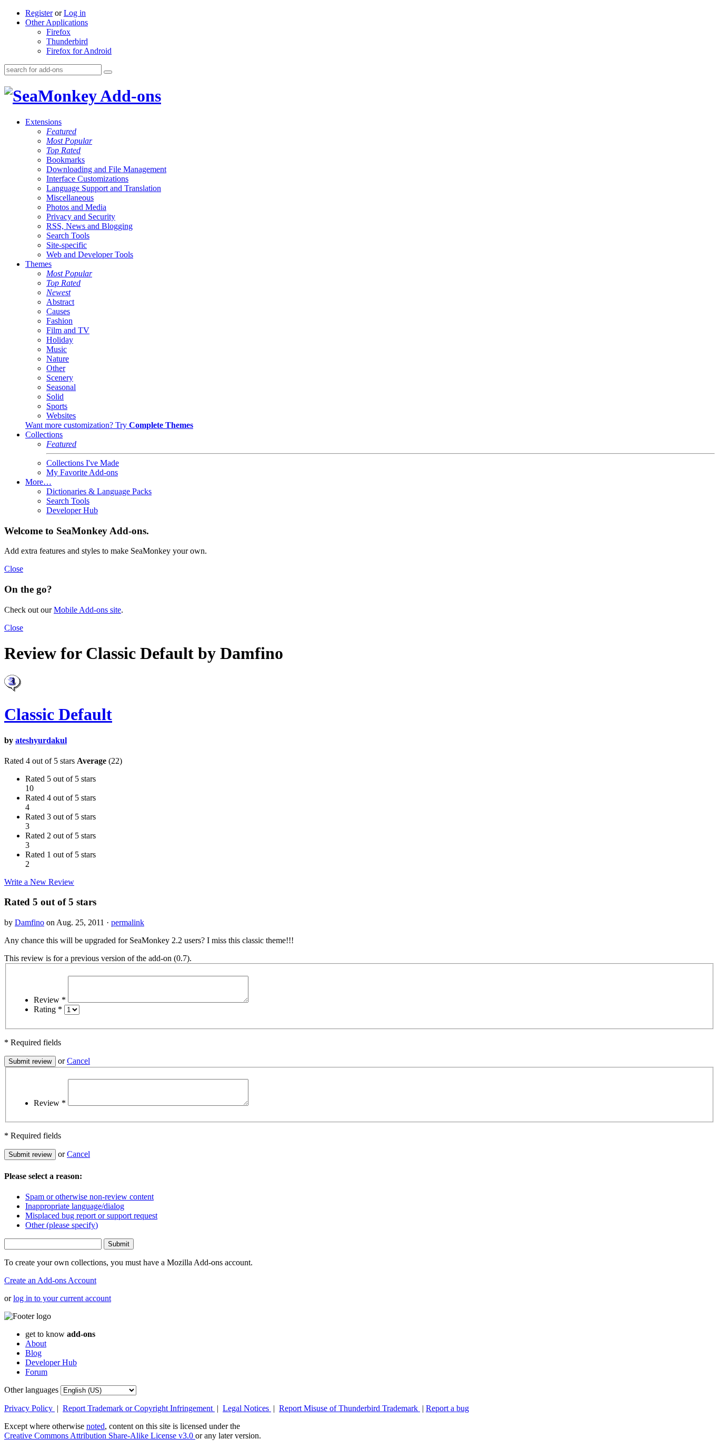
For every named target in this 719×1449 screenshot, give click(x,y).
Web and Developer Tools (89, 254)
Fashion (59, 320)
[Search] (108, 72)
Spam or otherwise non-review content (89, 1196)
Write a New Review (39, 881)
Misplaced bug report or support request (91, 1215)
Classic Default (58, 714)
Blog (33, 1352)
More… (38, 481)
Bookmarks (65, 159)
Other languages (31, 1389)
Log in (75, 12)
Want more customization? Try (109, 425)
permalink (127, 922)
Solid (55, 396)
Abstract (60, 301)
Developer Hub (72, 510)
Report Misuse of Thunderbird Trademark (349, 1408)
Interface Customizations (87, 178)
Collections (44, 434)
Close (13, 568)
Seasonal (61, 387)
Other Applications (56, 22)
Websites (61, 415)
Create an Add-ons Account (50, 1280)
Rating (48, 1009)
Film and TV (67, 330)
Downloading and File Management (106, 169)
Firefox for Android (79, 50)
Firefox (58, 31)
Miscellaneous (70, 197)
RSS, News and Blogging (89, 226)
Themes (38, 263)
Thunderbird (67, 41)
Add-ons (129, 95)
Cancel (78, 1060)
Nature (57, 358)
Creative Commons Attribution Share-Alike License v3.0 (99, 1435)
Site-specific (66, 245)
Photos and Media (76, 207)
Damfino (29, 922)
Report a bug (447, 1408)
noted (95, 1426)
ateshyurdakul (41, 740)
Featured (61, 131)
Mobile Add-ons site (87, 609)
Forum (36, 1371)
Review (50, 999)
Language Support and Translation (103, 188)
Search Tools (67, 235)
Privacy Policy (29, 1408)
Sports (56, 406)
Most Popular (69, 140)
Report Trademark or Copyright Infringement (139, 1408)
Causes (58, 311)
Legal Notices (247, 1408)
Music (56, 349)
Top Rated (63, 150)
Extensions (43, 121)
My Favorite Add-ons (82, 472)
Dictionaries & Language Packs (99, 491)
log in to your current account (62, 1298)
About (35, 1343)
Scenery (59, 377)
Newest (58, 292)
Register (39, 12)
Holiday (59, 339)
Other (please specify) (61, 1225)
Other (55, 368)
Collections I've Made (82, 462)
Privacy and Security (80, 216)
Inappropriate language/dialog (74, 1206)
